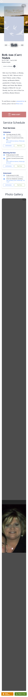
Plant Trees (19, 145)
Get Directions (8, 145)
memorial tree (21, 101)
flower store (19, 104)
